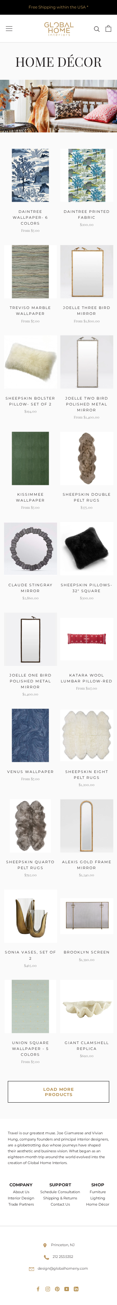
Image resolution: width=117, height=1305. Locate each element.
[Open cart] (108, 28)
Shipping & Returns (60, 1198)
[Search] (97, 28)
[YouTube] (68, 1288)
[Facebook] (39, 1288)
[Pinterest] (58, 1288)
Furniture (98, 1192)
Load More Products (58, 1092)
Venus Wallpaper (30, 771)
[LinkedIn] (77, 1288)
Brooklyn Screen (87, 952)
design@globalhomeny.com (63, 1268)
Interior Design (21, 1198)
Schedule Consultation (60, 1192)
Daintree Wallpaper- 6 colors (30, 217)
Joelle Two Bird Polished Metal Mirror (86, 404)
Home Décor (97, 1204)
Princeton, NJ (63, 1245)
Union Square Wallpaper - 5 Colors (30, 1048)
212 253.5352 (63, 1256)
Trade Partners (21, 1204)
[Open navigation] (9, 28)
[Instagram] (49, 1288)
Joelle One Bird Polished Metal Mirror (30, 681)
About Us (21, 1192)
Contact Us (60, 1204)
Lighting (97, 1198)
